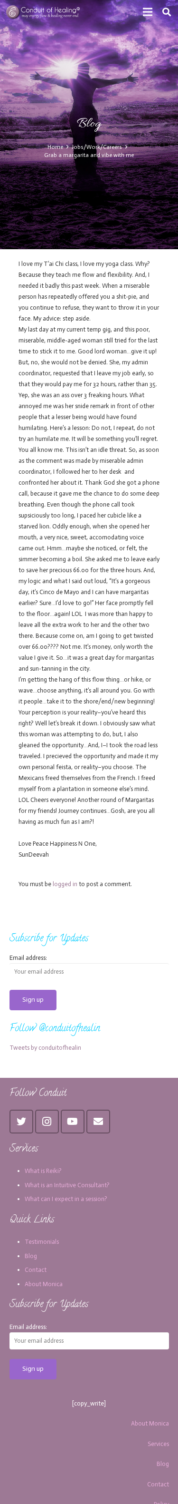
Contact (36, 1269)
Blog (31, 1256)
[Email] (98, 1121)
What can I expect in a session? (66, 1198)
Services (158, 1443)
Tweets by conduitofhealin (45, 1047)
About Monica (44, 1284)
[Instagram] (47, 1121)
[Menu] (148, 12)
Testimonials (42, 1241)
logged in (65, 884)
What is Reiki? (43, 1170)
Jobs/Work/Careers (97, 147)
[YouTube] (72, 1121)
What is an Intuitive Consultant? (67, 1185)
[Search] (166, 12)
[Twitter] (21, 1121)
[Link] (43, 12)
